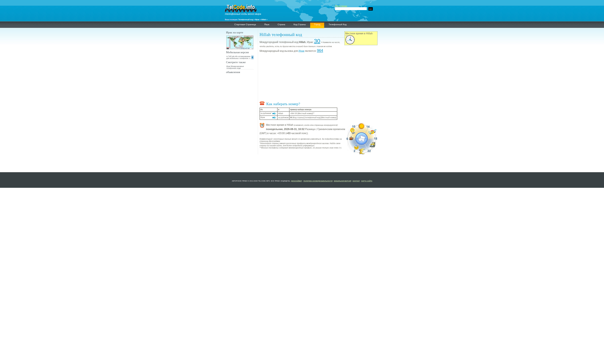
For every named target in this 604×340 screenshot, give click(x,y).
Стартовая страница (245, 24)
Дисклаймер (296, 181)
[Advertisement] (319, 78)
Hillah (263, 19)
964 (320, 50)
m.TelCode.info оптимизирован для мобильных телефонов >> (238, 57)
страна (281, 24)
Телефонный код (245, 19)
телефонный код (338, 24)
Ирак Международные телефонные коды (235, 67)
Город (317, 24)
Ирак (257, 19)
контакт (356, 181)
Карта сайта (366, 181)
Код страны (300, 24)
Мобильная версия (342, 181)
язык (266, 24)
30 (317, 41)
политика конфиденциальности (318, 181)
